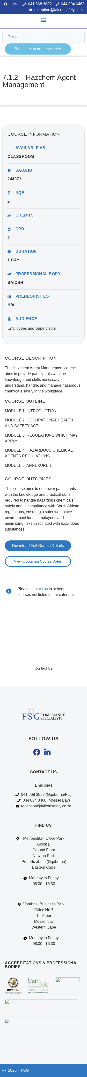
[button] (44, 20)
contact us (39, 589)
